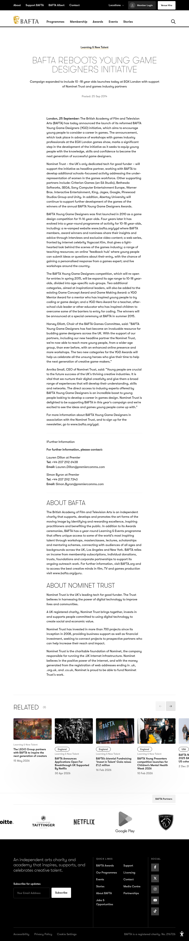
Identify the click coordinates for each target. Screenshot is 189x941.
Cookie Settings (67, 934)
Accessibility (21, 934)
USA (184, 749)
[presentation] (160, 706)
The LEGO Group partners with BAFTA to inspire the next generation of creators (32, 725)
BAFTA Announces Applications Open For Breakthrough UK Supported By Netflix (70, 728)
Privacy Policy (43, 934)
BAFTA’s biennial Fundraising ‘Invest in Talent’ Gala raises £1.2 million (112, 728)
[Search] (173, 22)
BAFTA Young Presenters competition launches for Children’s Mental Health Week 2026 (154, 728)
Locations (115, 5)
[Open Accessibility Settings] (182, 934)
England (62, 749)
